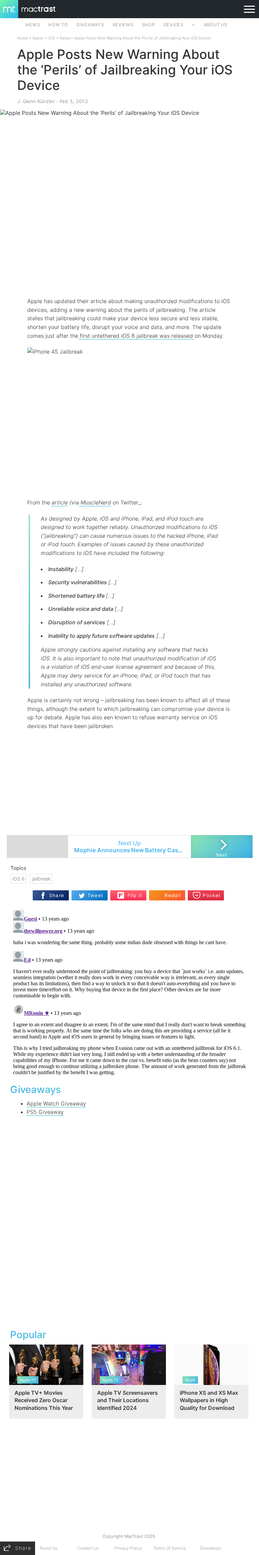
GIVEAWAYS (90, 24)
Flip (131, 892)
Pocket (212, 895)
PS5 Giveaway (45, 1112)
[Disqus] (129, 991)
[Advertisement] (129, 277)
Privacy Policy (128, 1548)
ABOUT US (215, 24)
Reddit (173, 895)
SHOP (148, 24)
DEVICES (173, 24)
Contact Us (88, 1548)
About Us (48, 1548)
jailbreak (41, 879)
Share (56, 895)
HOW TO (58, 24)
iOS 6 (18, 879)
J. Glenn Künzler (36, 101)
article (60, 502)
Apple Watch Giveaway (56, 1103)
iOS (51, 38)
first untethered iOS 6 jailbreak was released (136, 335)
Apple (37, 38)
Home (22, 38)
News (65, 38)
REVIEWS (123, 24)
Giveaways (210, 1548)
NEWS (33, 24)
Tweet (96, 895)
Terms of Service (169, 1548)
